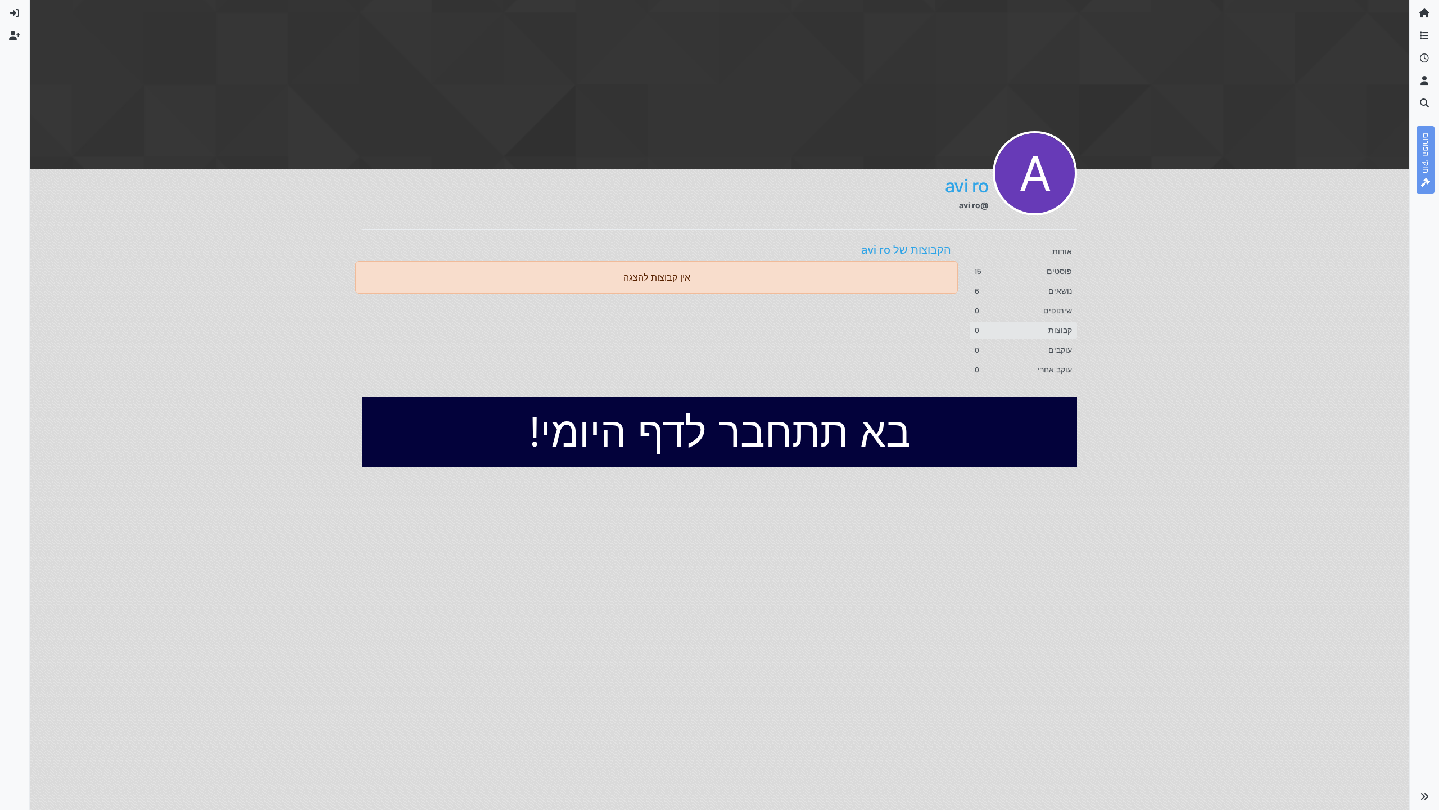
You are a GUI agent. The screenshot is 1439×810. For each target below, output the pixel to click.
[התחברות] (14, 13)
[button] (1424, 797)
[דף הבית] (1424, 13)
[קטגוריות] (1424, 36)
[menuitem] (14, 13)
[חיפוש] (1424, 103)
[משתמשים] (1424, 81)
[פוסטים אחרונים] (1424, 59)
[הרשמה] (14, 36)
